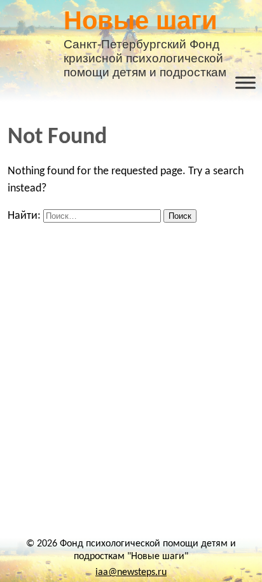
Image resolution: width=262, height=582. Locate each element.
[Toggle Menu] (245, 82)
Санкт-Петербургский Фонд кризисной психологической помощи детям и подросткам (145, 35)
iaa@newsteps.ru (131, 572)
